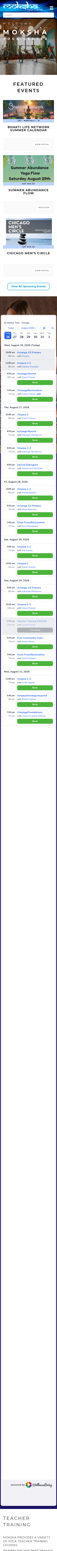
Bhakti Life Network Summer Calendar (29, 128)
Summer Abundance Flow (29, 191)
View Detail (42, 144)
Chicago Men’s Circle (28, 253)
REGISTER (43, 207)
